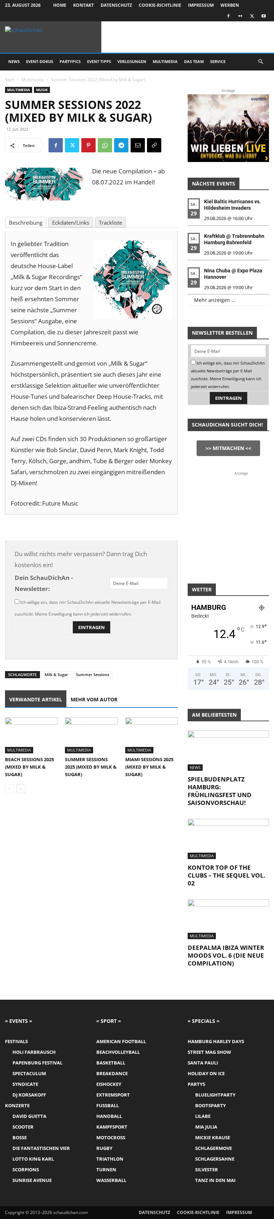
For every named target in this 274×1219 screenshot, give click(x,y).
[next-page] (20, 788)
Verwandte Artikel (35, 699)
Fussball (107, 1105)
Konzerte (17, 1105)
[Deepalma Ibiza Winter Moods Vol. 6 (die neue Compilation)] (228, 919)
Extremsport (113, 1095)
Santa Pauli (203, 1063)
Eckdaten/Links (70, 222)
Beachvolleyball (118, 1052)
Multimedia (165, 61)
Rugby (104, 1148)
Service (217, 61)
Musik (42, 89)
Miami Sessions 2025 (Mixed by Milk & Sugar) (149, 767)
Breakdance (112, 1073)
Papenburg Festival (37, 1063)
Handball (109, 1116)
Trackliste (110, 222)
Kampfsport (111, 1127)
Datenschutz (116, 5)
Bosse (19, 1137)
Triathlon (109, 1159)
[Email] (138, 145)
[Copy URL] (154, 145)
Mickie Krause (212, 1137)
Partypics (70, 61)
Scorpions (25, 1169)
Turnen (106, 1169)
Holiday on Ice (206, 1073)
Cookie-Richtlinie (160, 5)
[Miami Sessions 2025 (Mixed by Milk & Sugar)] (151, 735)
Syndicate (25, 1084)
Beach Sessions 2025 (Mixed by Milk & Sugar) (29, 767)
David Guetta (29, 1116)
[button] (260, 61)
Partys (196, 1084)
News (14, 61)
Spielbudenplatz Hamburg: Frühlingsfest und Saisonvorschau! (220, 791)
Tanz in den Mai (215, 1180)
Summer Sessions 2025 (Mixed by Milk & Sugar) (91, 767)
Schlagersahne (214, 1159)
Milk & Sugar (56, 674)
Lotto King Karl (33, 1159)
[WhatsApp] (105, 145)
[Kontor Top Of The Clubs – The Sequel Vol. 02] (228, 839)
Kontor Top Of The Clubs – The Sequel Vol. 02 (226, 875)
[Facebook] (228, 16)
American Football (121, 1041)
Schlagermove (213, 1148)
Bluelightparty (215, 1095)
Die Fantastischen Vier (41, 1148)
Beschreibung (25, 222)
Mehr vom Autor (94, 699)
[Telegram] (121, 145)
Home (59, 5)
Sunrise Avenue (32, 1180)
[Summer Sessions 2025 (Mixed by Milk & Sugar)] (91, 735)
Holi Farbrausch (34, 1052)
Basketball (110, 1063)
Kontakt (83, 5)
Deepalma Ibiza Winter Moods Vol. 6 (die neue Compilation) (226, 955)
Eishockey (108, 1084)
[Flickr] (240, 16)
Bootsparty (210, 1105)
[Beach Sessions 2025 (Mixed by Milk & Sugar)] (31, 735)
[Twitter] (252, 16)
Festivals (16, 1041)
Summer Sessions (92, 674)
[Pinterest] (88, 145)
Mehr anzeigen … (214, 300)
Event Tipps (99, 61)
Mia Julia (206, 1127)
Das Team (194, 61)
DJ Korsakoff (29, 1095)
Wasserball (111, 1180)
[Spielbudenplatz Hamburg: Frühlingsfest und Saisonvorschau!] (228, 751)
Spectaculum (29, 1073)
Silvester (206, 1169)
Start (10, 80)
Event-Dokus (39, 61)
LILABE (202, 1116)
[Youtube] (263, 16)
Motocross (110, 1137)
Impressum (201, 5)
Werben (229, 5)
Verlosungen (131, 61)
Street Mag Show (209, 1052)
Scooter (23, 1127)
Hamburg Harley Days (216, 1041)
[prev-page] (9, 788)
